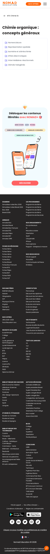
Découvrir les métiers (33, 299)
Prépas (4, 359)
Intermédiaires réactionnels (20, 60)
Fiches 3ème (6, 257)
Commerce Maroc (32, 483)
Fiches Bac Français (9, 265)
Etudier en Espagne (9, 421)
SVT (3, 299)
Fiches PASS (6, 275)
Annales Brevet (7, 225)
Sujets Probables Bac (33, 390)
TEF (27, 349)
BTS (3, 351)
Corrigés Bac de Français (35, 398)
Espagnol (5, 307)
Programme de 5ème (33, 207)
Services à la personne (10, 457)
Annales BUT (6, 236)
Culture (28, 455)
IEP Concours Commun (34, 486)
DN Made (5, 367)
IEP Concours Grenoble (34, 489)
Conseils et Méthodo (33, 385)
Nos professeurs (31, 225)
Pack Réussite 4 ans (9, 322)
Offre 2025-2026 (8, 320)
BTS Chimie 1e (12, 16)
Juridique (29, 458)
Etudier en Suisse (8, 418)
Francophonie (31, 244)
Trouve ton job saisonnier (35, 333)
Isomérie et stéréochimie (19, 51)
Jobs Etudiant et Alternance (35, 330)
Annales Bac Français (10, 228)
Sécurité (29, 465)
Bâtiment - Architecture (10, 449)
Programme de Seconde (34, 215)
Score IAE (29, 494)
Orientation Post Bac (33, 408)
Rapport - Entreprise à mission (36, 247)
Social (4, 400)
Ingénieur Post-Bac (33, 471)
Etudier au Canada (9, 416)
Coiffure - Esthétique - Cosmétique (10, 442)
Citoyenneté (30, 239)
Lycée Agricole (7, 348)
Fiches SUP (6, 278)
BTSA (4, 353)
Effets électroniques (17, 56)
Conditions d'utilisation (15, 509)
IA (26, 228)
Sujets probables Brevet (34, 387)
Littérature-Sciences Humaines (9, 388)
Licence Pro (6, 364)
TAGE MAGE (30, 491)
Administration (31, 450)
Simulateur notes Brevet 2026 (12, 207)
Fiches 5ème (6, 251)
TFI (27, 343)
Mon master (30, 413)
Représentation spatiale (19, 47)
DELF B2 (28, 354)
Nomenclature (14, 42)
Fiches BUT (6, 273)
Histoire (4, 294)
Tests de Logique (32, 497)
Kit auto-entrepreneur (9, 464)
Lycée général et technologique (8, 342)
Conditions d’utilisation (27, 551)
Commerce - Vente (9, 446)
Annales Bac (6, 223)
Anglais (5, 304)
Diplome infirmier (8, 372)
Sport (28, 236)
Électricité (5, 451)
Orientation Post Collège (34, 411)
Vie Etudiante (30, 322)
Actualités (29, 259)
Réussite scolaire (32, 231)
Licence (5, 361)
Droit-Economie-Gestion (11, 385)
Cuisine (5, 433)
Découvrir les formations (34, 296)
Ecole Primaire (7, 333)
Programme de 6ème (33, 204)
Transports (6, 436)
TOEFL (28, 359)
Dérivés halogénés (16, 64)
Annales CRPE (7, 239)
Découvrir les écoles (33, 302)
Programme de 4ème (33, 210)
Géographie (6, 296)
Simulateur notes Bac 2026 (12, 204)
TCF (27, 346)
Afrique (28, 241)
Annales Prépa (7, 233)
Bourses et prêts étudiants (35, 325)
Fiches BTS (6, 267)
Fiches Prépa (6, 270)
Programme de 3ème (33, 212)
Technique (29, 468)
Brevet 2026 (6, 212)
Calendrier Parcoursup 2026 (36, 401)
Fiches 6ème (6, 249)
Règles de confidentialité (34, 509)
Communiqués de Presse (35, 262)
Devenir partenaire (32, 312)
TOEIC (28, 357)
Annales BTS (6, 231)
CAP (3, 338)
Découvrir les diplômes (34, 294)
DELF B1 (28, 351)
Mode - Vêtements (8, 439)
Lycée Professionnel (9, 345)
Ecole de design (31, 307)
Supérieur (29, 432)
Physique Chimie (8, 302)
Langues (5, 405)
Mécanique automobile (10, 454)
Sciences (5, 392)
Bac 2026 (5, 210)
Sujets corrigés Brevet (33, 393)
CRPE (27, 447)
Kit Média (29, 265)
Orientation (30, 233)
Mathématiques (8, 291)
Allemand (5, 310)
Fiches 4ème (6, 254)
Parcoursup (30, 291)
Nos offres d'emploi (30, 505)
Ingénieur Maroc (31, 473)
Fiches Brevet (7, 262)
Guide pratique (31, 437)
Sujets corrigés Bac (33, 395)
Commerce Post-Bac (33, 476)
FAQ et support (31, 257)
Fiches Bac (6, 259)
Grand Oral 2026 (32, 416)
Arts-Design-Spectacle (10, 395)
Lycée (28, 429)
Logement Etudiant (32, 328)
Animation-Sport (32, 453)
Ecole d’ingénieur (32, 310)
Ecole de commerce (33, 304)
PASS (4, 369)
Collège (5, 335)
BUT (3, 356)
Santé (4, 397)
